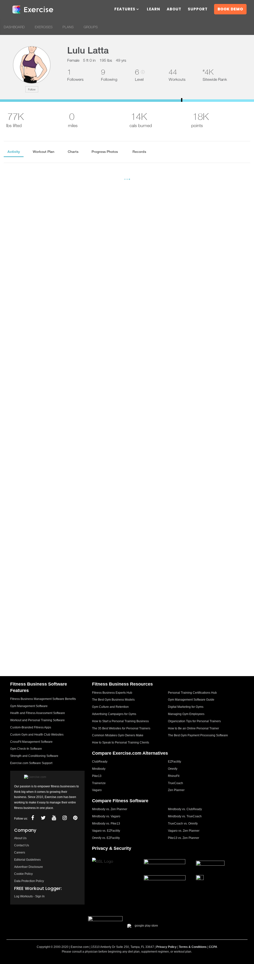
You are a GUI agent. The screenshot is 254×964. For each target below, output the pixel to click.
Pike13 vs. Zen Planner (183, 838)
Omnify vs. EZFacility (106, 838)
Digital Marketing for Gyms (185, 707)
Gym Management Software (29, 706)
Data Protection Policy (29, 881)
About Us (20, 838)
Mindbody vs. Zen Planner (109, 809)
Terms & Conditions (193, 947)
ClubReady (99, 761)
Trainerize (99, 783)
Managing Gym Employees (186, 714)
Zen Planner (176, 790)
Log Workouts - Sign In (29, 896)
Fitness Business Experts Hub (112, 692)
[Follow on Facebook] (33, 818)
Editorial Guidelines (27, 859)
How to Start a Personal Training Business (120, 721)
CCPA (213, 947)
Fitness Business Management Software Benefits (43, 699)
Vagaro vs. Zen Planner (183, 830)
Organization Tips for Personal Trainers (194, 721)
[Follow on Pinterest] (75, 818)
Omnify (172, 769)
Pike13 (96, 776)
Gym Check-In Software (26, 748)
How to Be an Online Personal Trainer (193, 728)
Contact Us (21, 845)
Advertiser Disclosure (28, 867)
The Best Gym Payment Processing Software (198, 735)
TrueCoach (175, 783)
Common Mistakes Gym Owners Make (117, 735)
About (174, 9)
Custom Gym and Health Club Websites (37, 734)
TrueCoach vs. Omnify (183, 823)
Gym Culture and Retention (110, 707)
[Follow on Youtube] (54, 818)
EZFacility (174, 761)
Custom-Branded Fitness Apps (30, 727)
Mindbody (98, 769)
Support (198, 9)
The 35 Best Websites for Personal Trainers (121, 728)
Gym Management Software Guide (191, 699)
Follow (31, 89)
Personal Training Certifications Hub (192, 692)
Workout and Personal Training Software (37, 720)
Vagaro (97, 790)
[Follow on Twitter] (43, 818)
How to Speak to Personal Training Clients (120, 742)
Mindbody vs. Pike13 (106, 823)
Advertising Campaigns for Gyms (114, 714)
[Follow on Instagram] (65, 818)
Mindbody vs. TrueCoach (185, 816)
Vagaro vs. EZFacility (106, 830)
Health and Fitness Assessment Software (37, 713)
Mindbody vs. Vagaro (106, 816)
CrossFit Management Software (31, 742)
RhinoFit (173, 776)
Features (124, 9)
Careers (19, 852)
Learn (153, 9)
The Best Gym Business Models (113, 699)
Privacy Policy (166, 947)
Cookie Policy (23, 874)
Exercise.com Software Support (31, 763)
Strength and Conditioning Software (34, 756)
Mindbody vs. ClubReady (185, 809)
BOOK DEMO (230, 9)
